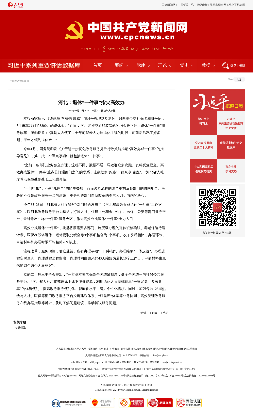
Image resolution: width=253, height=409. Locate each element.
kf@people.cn (96, 362)
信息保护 (181, 348)
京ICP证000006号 (174, 375)
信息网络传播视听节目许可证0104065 (57, 375)
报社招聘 (92, 348)
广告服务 (114, 348)
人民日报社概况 (64, 348)
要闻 (119, 65)
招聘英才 (103, 348)
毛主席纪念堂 (199, 4)
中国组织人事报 (107, 110)
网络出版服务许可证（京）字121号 (145, 375)
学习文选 (231, 171)
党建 (141, 65)
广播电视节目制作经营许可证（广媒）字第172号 (169, 369)
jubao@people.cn (159, 355)
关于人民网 (80, 348)
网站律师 (170, 348)
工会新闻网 (169, 4)
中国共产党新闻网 (19, 81)
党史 (184, 65)
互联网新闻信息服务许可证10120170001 (78, 369)
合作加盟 (125, 348)
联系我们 (192, 348)
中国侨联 (183, 4)
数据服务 (148, 348)
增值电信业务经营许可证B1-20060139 (121, 369)
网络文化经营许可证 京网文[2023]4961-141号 (102, 375)
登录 (233, 65)
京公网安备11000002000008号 (199, 375)
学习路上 (203, 119)
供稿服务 (137, 348)
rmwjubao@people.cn (172, 362)
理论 (162, 65)
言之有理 (231, 166)
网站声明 (159, 348)
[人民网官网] (15, 7)
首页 (97, 65)
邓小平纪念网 (236, 4)
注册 (242, 65)
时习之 (203, 123)
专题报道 (20, 327)
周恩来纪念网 (218, 4)
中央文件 (231, 128)
